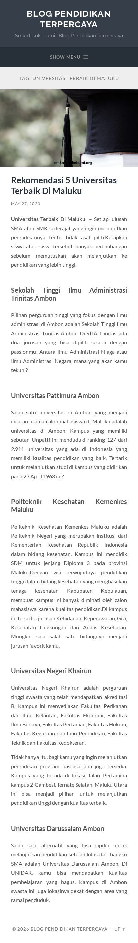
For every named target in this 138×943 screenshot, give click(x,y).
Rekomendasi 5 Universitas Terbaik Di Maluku (64, 185)
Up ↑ (120, 929)
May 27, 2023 (25, 203)
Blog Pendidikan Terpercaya (69, 18)
